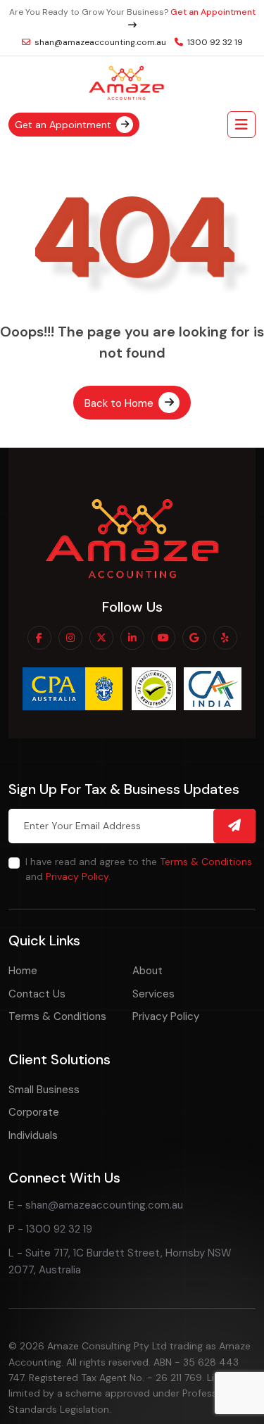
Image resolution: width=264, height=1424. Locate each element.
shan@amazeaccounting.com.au (99, 42)
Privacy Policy (77, 876)
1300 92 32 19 (214, 42)
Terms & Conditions (206, 861)
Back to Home (120, 403)
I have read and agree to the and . (138, 869)
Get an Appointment (64, 124)
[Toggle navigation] (241, 124)
